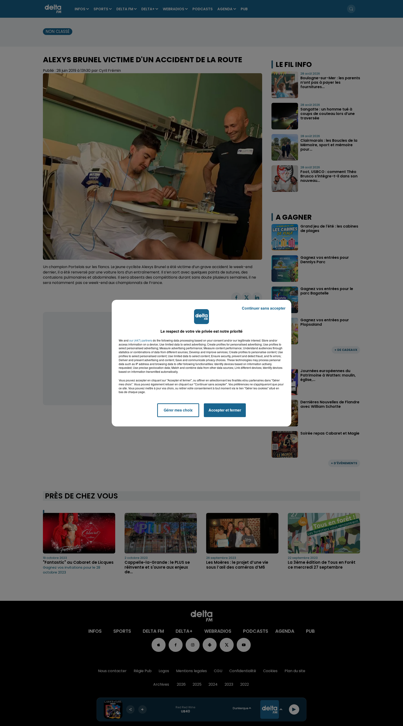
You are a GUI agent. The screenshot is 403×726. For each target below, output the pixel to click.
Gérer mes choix (178, 410)
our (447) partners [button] (140, 340)
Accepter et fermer (224, 410)
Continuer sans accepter (263, 308)
